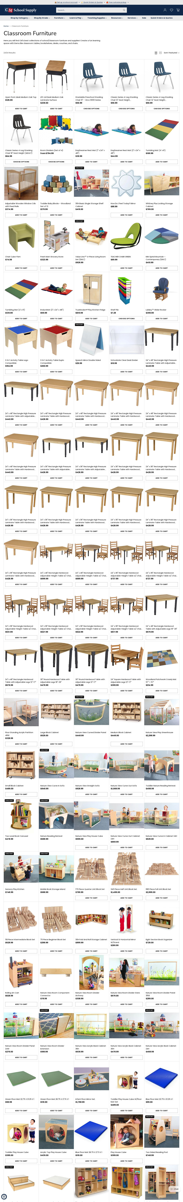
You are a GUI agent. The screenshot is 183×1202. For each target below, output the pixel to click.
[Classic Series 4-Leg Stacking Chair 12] (126, 76)
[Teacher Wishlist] (171, 10)
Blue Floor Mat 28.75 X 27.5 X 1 (88, 1152)
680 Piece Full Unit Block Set (158, 889)
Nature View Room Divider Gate (125, 992)
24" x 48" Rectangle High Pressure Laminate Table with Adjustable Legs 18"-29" (161, 363)
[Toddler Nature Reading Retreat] (161, 765)
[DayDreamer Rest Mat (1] (91, 130)
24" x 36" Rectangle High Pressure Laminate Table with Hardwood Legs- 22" (55, 522)
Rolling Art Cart (12, 992)
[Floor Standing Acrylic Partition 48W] (21, 712)
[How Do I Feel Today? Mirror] (126, 183)
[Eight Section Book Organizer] (161, 919)
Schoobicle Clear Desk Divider (124, 360)
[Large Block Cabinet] (56, 712)
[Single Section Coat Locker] (161, 1182)
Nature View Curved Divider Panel (90, 732)
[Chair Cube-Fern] (21, 236)
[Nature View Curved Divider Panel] (91, 712)
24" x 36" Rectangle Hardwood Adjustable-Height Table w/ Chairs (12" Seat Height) (56, 629)
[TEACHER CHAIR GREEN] (126, 236)
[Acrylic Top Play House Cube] (56, 1131)
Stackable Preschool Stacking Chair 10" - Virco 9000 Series (89, 98)
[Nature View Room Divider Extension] (56, 1025)
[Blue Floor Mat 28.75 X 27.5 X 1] (91, 1131)
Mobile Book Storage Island (52, 889)
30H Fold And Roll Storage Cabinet (91, 939)
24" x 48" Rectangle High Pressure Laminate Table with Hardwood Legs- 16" (161, 416)
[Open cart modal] (178, 10)
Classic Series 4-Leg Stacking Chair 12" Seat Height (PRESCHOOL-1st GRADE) (124, 100)
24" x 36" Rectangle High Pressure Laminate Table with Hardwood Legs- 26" (161, 469)
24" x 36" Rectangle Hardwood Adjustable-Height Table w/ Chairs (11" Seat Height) (91, 629)
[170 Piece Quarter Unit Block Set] (91, 868)
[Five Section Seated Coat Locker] (126, 1182)
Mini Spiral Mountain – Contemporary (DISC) (156, 258)
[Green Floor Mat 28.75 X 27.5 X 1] (56, 1078)
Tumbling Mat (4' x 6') (15, 309)
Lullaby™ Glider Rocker (156, 309)
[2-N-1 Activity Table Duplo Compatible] (56, 339)
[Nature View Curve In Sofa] (56, 765)
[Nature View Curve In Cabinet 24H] (161, 815)
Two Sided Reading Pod (157, 1152)
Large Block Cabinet (49, 732)
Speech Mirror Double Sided (88, 360)
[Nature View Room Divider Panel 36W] (161, 972)
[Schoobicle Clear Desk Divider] (126, 339)
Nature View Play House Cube (89, 836)
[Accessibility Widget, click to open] (4, 1197)
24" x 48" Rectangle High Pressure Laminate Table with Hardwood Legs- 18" (126, 416)
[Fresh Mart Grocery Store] (56, 236)
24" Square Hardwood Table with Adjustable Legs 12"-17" (126, 680)
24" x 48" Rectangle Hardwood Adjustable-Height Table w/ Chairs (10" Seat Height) (91, 576)
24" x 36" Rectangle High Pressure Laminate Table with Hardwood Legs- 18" (126, 522)
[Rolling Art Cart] (21, 972)
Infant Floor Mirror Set (85, 1099)
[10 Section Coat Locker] (91, 1182)
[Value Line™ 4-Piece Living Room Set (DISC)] (91, 236)
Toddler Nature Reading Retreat (161, 785)
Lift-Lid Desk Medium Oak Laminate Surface (51, 98)
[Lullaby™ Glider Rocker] (161, 289)
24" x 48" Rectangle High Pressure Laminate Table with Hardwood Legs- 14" (20, 469)
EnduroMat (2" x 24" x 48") (52, 309)
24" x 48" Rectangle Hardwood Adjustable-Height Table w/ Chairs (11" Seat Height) (56, 576)
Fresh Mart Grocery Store (51, 256)
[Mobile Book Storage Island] (56, 868)
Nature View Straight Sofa (87, 785)
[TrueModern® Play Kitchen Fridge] (91, 289)
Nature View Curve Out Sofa (124, 785)
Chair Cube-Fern (13, 256)
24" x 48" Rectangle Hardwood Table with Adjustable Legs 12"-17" (20, 680)
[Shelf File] (126, 289)
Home (6, 26)
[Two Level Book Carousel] (21, 815)
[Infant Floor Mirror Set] (91, 1078)
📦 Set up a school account (66, 2)
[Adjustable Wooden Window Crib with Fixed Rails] (21, 183)
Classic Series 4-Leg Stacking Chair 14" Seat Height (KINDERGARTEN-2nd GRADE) (159, 100)
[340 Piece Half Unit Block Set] (126, 868)
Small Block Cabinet (14, 785)
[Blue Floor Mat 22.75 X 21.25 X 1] (161, 1078)
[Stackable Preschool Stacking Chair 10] (91, 76)
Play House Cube (118, 1152)
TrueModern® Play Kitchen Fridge (90, 309)
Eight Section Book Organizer (159, 939)
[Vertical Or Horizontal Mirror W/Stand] (126, 919)
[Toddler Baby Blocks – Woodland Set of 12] (56, 183)
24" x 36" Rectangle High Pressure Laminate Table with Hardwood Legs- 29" (126, 469)
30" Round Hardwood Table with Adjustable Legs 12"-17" (90, 680)
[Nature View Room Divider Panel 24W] (21, 1025)
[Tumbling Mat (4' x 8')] (161, 130)
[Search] (124, 10)
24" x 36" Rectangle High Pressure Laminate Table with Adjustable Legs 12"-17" (90, 469)
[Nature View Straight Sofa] (91, 765)
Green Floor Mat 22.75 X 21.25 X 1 (19, 1099)
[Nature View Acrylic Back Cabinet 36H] (91, 1025)
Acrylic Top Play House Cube (53, 1152)
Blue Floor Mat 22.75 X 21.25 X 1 (159, 1099)
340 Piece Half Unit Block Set (124, 889)
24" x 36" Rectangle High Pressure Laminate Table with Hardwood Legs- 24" (20, 522)
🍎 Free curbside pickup (116, 2)
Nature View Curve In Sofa (52, 785)
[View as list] (160, 52)
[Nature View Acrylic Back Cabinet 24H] (161, 1025)
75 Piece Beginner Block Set (53, 939)
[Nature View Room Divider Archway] (91, 972)
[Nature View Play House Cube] (91, 815)
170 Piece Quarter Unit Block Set (90, 889)
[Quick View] (35, 62)
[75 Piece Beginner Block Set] (56, 919)
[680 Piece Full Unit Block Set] (161, 868)
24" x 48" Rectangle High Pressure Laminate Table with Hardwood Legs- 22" (55, 416)
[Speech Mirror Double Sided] (91, 339)
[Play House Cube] (126, 1131)
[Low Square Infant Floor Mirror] (56, 1182)
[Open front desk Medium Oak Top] (21, 76)
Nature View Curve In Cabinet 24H (161, 836)
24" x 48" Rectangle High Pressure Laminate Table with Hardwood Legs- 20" (90, 416)
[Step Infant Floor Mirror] (21, 1182)
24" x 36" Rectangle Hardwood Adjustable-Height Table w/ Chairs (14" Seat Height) (21, 629)
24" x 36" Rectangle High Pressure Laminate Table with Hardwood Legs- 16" (161, 522)
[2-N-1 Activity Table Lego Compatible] (21, 339)
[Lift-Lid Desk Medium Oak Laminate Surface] (56, 76)
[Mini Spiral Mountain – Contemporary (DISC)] (161, 236)
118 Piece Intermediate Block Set (20, 939)
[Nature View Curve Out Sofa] (126, 765)
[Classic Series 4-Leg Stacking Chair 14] (161, 76)
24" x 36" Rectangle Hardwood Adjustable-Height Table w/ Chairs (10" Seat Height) (127, 629)
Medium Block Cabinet (121, 732)
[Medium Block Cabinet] (126, 712)
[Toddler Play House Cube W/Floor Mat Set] (126, 1078)
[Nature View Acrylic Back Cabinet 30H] (126, 1025)
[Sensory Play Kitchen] (21, 868)
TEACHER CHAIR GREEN (121, 256)
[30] (56, 658)
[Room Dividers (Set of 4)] (56, 130)
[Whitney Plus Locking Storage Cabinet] (161, 183)
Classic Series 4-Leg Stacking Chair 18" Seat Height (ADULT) (18, 151)
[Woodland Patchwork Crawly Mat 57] (161, 658)
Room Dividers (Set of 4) (51, 150)
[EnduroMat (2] (56, 289)
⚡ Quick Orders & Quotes (92, 2)
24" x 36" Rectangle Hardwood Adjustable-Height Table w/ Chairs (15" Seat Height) (162, 576)
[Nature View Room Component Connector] (56, 972)
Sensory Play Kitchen (14, 889)
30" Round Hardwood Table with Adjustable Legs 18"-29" (55, 680)
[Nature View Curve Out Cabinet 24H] (126, 815)
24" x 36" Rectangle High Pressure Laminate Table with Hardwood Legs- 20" (90, 522)
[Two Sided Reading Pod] (161, 1131)
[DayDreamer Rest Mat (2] (126, 130)
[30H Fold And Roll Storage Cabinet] (91, 919)
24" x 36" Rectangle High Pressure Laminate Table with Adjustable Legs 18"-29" (55, 469)
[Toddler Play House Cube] (21, 1131)
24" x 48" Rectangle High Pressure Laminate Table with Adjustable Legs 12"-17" (20, 416)
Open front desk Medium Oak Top (20, 97)
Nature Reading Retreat (51, 836)
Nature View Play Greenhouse (159, 732)
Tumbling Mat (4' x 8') (156, 150)
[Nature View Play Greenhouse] (161, 712)
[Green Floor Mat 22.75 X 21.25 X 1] (21, 1078)
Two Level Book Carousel (16, 836)
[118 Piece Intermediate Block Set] (21, 919)
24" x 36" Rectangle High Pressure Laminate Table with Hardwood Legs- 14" (20, 576)
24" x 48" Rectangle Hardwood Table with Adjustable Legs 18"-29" (161, 627)
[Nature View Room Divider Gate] (126, 972)
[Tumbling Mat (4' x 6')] (21, 289)
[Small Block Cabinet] (21, 765)
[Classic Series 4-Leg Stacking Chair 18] (21, 130)
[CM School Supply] (20, 10)
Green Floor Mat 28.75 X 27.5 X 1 (54, 1099)
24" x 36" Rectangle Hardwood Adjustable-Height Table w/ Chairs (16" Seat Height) (127, 576)
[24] (161, 339)
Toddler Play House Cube (17, 1152)
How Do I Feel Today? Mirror (123, 203)
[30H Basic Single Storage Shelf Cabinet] (91, 183)
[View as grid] (155, 52)
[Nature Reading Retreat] (56, 815)
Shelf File (115, 309)
